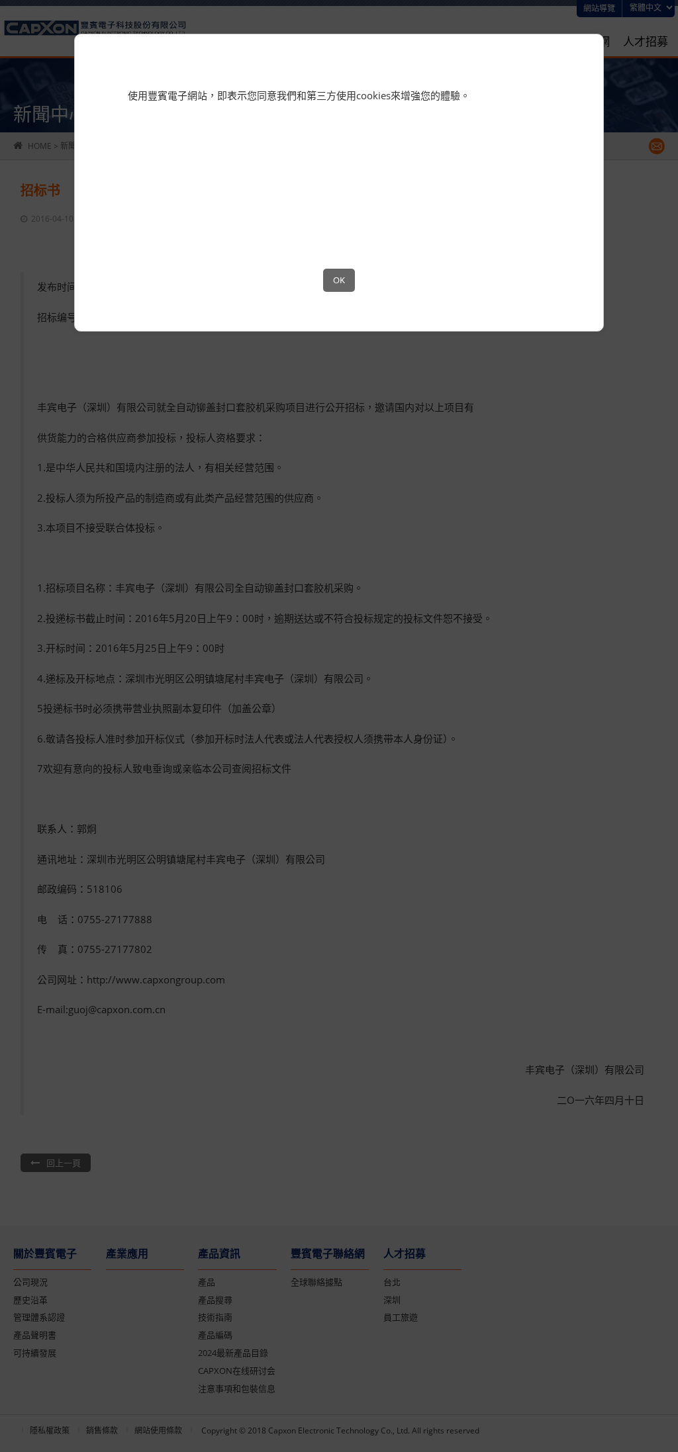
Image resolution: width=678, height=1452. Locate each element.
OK (339, 280)
